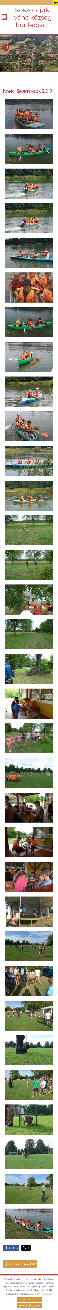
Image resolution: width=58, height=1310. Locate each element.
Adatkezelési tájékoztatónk (40, 1294)
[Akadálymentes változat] (55, 2)
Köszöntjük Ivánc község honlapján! (32, 17)
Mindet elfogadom (29, 1305)
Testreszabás (29, 1299)
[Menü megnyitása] (4, 17)
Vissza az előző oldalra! (23, 1264)
